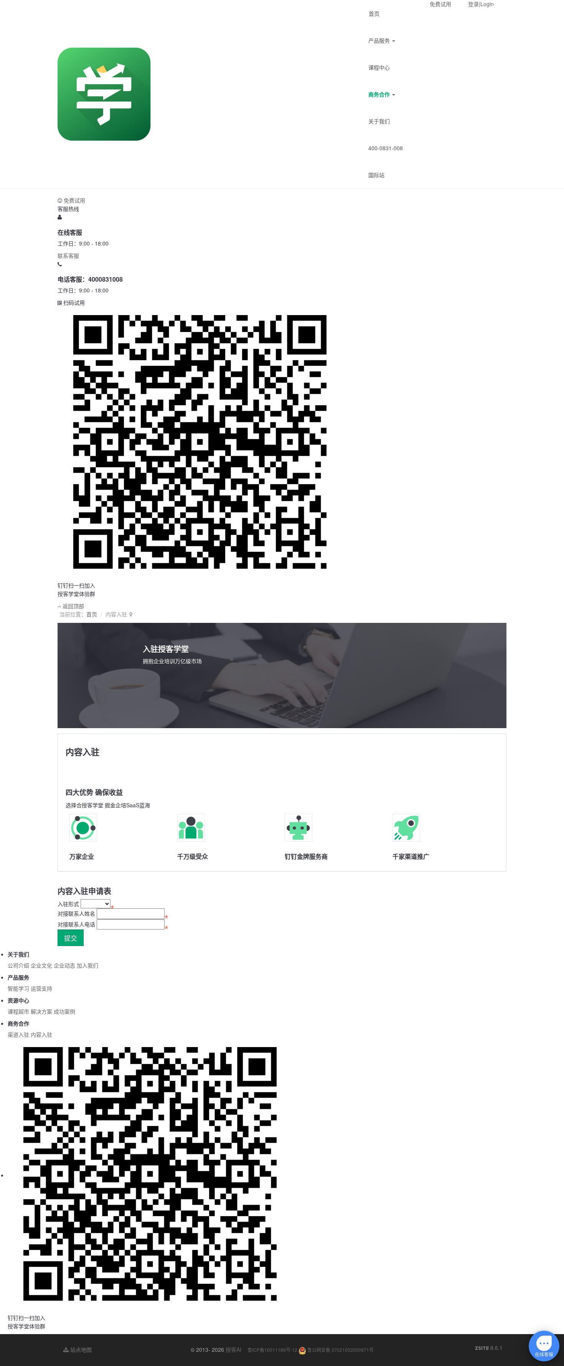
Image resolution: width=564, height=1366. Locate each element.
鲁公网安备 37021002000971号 (340, 1349)
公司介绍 (18, 965)
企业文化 (41, 965)
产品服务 (379, 40)
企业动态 (64, 965)
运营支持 (41, 988)
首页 (374, 13)
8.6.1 (489, 1348)
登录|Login (481, 4)
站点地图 (80, 1349)
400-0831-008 (385, 148)
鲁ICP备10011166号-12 (272, 1349)
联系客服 (68, 255)
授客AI (233, 1349)
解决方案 (41, 1011)
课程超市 (18, 1011)
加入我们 (87, 965)
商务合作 (379, 94)
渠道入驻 (18, 1034)
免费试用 (440, 4)
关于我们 (379, 121)
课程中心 (379, 67)
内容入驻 (41, 1034)
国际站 (376, 175)
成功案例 (64, 1011)
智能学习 (18, 988)
